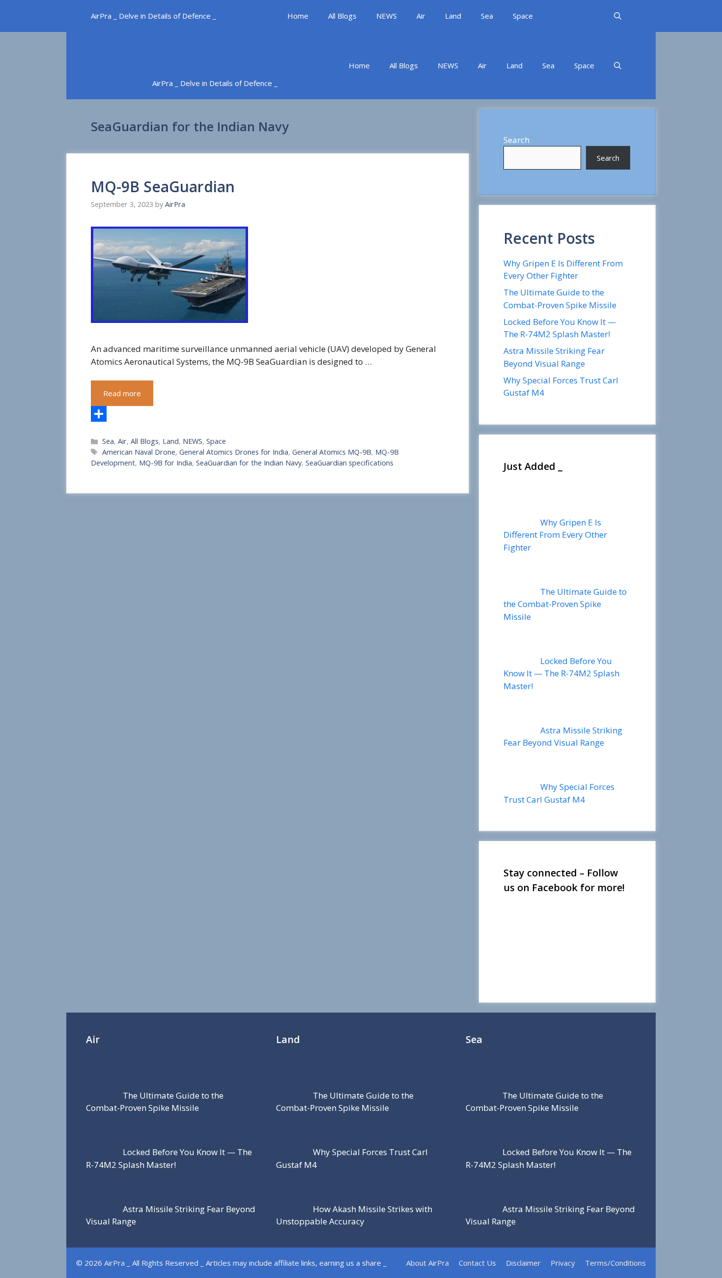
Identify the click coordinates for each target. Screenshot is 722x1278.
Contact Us (477, 1263)
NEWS (386, 16)
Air (421, 16)
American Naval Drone (138, 452)
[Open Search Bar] (617, 16)
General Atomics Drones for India (233, 452)
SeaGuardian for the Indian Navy (249, 462)
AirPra (114, 1263)
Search (516, 139)
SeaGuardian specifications (349, 462)
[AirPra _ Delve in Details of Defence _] (245, 49)
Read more (122, 393)
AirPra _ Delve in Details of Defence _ (153, 16)
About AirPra (427, 1263)
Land (453, 16)
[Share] (267, 414)
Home (297, 16)
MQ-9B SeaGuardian (163, 186)
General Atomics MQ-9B (331, 452)
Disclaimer (523, 1263)
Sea (487, 16)
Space (523, 16)
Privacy (563, 1263)
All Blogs (342, 16)
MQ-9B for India (165, 462)
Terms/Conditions (615, 1263)
